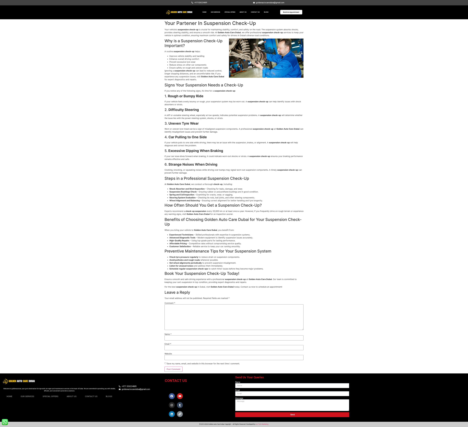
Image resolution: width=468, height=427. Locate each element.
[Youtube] (180, 396)
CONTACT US (255, 12)
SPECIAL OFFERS (229, 12)
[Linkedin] (172, 414)
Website (168, 354)
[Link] (180, 414)
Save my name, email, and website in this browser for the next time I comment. (203, 364)
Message (239, 398)
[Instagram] (172, 405)
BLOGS (266, 12)
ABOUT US (243, 12)
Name (168, 334)
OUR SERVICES (215, 12)
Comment (170, 303)
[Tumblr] (180, 405)
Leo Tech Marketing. (262, 424)
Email (168, 344)
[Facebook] (172, 396)
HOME (204, 12)
